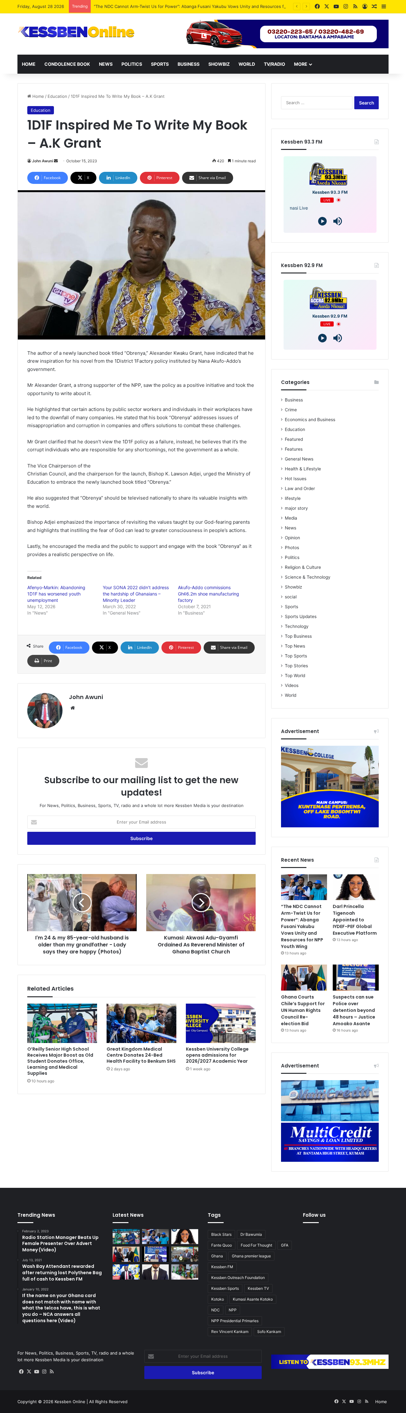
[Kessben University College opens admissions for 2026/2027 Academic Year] (221, 1023)
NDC (215, 1310)
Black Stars (221, 1234)
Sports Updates (301, 616)
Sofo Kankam (269, 1331)
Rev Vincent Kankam (229, 1331)
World (247, 64)
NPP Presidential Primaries (235, 1320)
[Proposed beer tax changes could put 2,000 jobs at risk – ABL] (184, 1272)
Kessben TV (258, 1288)
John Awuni (42, 160)
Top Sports (296, 655)
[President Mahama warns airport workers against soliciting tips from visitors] (184, 1254)
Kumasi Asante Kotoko (253, 1299)
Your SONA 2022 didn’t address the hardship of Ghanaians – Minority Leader (136, 594)
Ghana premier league (251, 1256)
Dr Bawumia (251, 1234)
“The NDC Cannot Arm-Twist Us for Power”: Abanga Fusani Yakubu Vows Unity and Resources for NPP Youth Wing (208, 6)
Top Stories (296, 665)
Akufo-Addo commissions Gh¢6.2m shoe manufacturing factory (208, 594)
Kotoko (217, 1299)
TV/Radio (274, 64)
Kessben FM (222, 1266)
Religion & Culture (303, 567)
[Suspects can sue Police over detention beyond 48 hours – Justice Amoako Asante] (356, 978)
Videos (291, 685)
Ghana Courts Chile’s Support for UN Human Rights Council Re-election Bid (303, 1010)
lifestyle (293, 498)
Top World (295, 675)
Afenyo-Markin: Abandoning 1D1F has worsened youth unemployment (56, 594)
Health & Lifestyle (303, 468)
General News (299, 458)
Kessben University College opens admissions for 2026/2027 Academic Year (217, 1055)
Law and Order (300, 488)
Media (291, 518)
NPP (233, 1310)
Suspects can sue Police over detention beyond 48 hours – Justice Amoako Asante (354, 1010)
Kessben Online (70, 1401)
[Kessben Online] (76, 32)
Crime (291, 409)
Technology (297, 626)
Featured (294, 439)
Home (29, 64)
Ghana (217, 1256)
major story (296, 508)
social (291, 596)
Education (57, 96)
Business (189, 64)
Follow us (314, 1215)
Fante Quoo (221, 1245)
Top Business (298, 636)
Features (294, 449)
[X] (29, 1372)
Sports (160, 64)
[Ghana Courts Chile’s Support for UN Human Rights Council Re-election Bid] (304, 978)
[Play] (322, 221)
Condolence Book (67, 64)
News (106, 64)
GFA (284, 1245)
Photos (292, 547)
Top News (295, 646)
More (300, 64)
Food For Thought (256, 1245)
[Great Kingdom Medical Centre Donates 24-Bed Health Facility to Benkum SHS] (141, 1023)
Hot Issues (295, 478)
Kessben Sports (225, 1288)
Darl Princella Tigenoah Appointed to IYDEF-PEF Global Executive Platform (355, 919)
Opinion (292, 537)
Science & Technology (308, 577)
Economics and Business (310, 419)
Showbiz (219, 64)
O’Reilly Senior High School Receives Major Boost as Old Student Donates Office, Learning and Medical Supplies (60, 1061)
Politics (131, 64)
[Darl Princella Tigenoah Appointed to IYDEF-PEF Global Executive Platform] (356, 887)
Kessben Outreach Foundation (238, 1277)
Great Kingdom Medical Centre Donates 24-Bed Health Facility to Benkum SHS (141, 1055)
